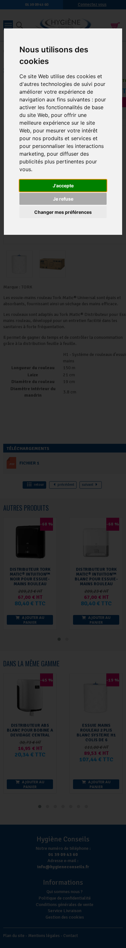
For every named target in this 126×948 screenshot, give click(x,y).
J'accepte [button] (63, 185)
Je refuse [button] (63, 199)
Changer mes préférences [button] (63, 212)
